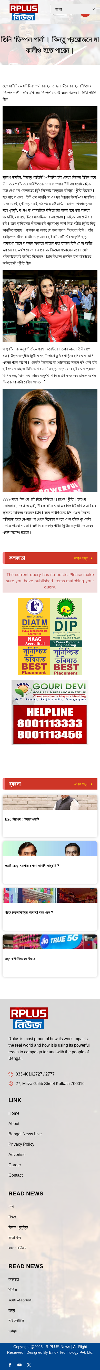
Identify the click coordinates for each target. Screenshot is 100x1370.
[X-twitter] (29, 1365)
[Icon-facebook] (10, 1365)
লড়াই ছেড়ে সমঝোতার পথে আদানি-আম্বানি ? (32, 866)
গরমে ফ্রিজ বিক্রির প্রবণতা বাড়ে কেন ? (29, 912)
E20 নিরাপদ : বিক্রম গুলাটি (22, 819)
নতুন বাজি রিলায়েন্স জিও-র (20, 959)
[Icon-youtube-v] (19, 1365)
